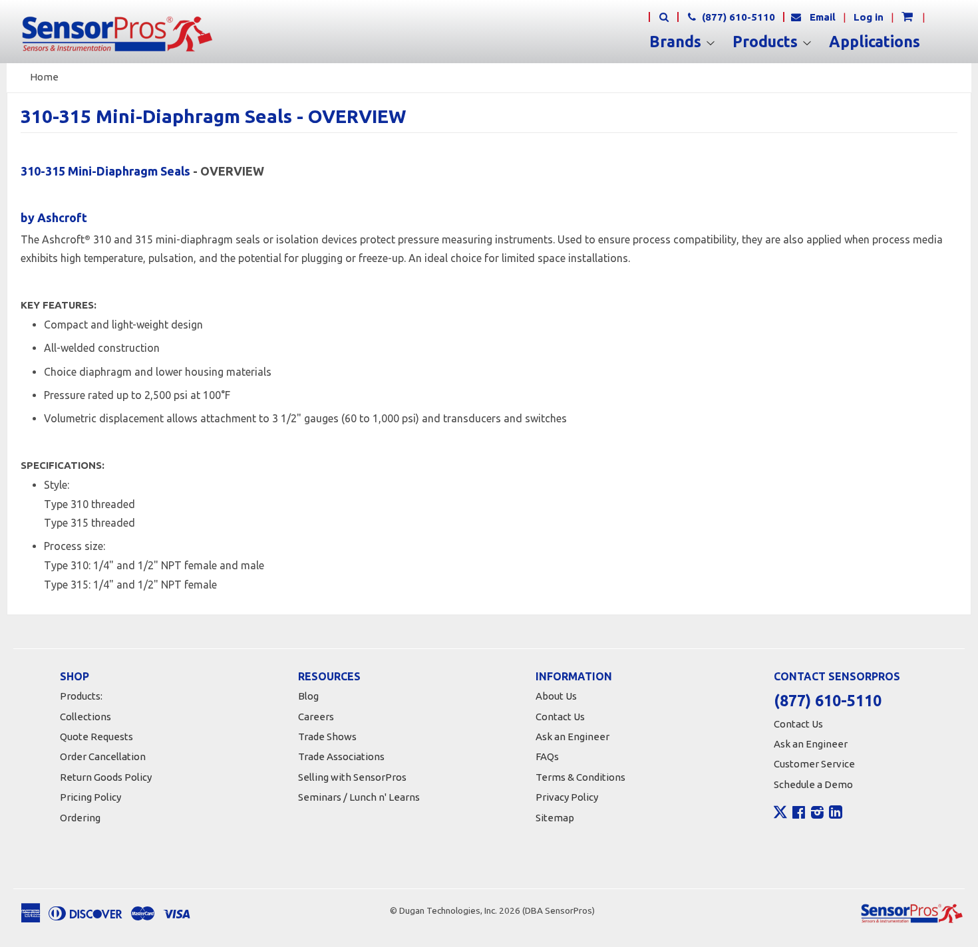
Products (767, 42)
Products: (81, 696)
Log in (869, 17)
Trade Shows (327, 736)
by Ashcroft (54, 217)
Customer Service (814, 763)
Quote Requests (96, 736)
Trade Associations (341, 756)
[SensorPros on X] (780, 815)
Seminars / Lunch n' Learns (359, 797)
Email (823, 17)
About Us (556, 696)
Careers (316, 716)
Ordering (80, 817)
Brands (677, 42)
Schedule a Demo (813, 784)
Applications (874, 42)
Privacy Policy (567, 797)
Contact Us (560, 716)
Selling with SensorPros (352, 777)
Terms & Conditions (580, 777)
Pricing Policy (90, 797)
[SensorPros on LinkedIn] (835, 814)
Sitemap (555, 817)
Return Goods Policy (106, 777)
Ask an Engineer (572, 736)
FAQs (547, 756)
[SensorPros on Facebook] (799, 814)
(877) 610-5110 (737, 17)
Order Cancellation (103, 756)
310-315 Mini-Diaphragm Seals (105, 171)
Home (44, 76)
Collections (85, 716)
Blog (308, 696)
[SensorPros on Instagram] (817, 814)
